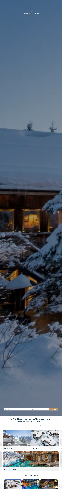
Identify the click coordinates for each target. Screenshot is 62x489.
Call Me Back (58, 486)
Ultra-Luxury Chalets (31, 476)
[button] (20, 481)
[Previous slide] (2, 451)
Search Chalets (53, 409)
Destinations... (25, 409)
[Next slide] (59, 451)
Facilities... (41, 409)
